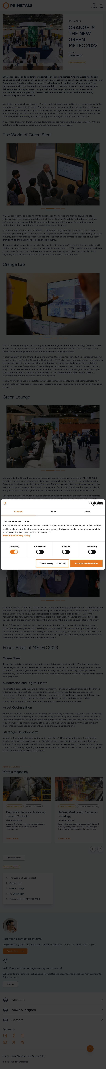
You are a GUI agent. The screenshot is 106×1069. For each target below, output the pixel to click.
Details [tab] (53, 511)
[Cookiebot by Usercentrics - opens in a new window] (91, 503)
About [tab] (88, 511)
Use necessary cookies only (52, 563)
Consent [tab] (18, 511)
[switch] (40, 552)
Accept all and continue (86, 563)
